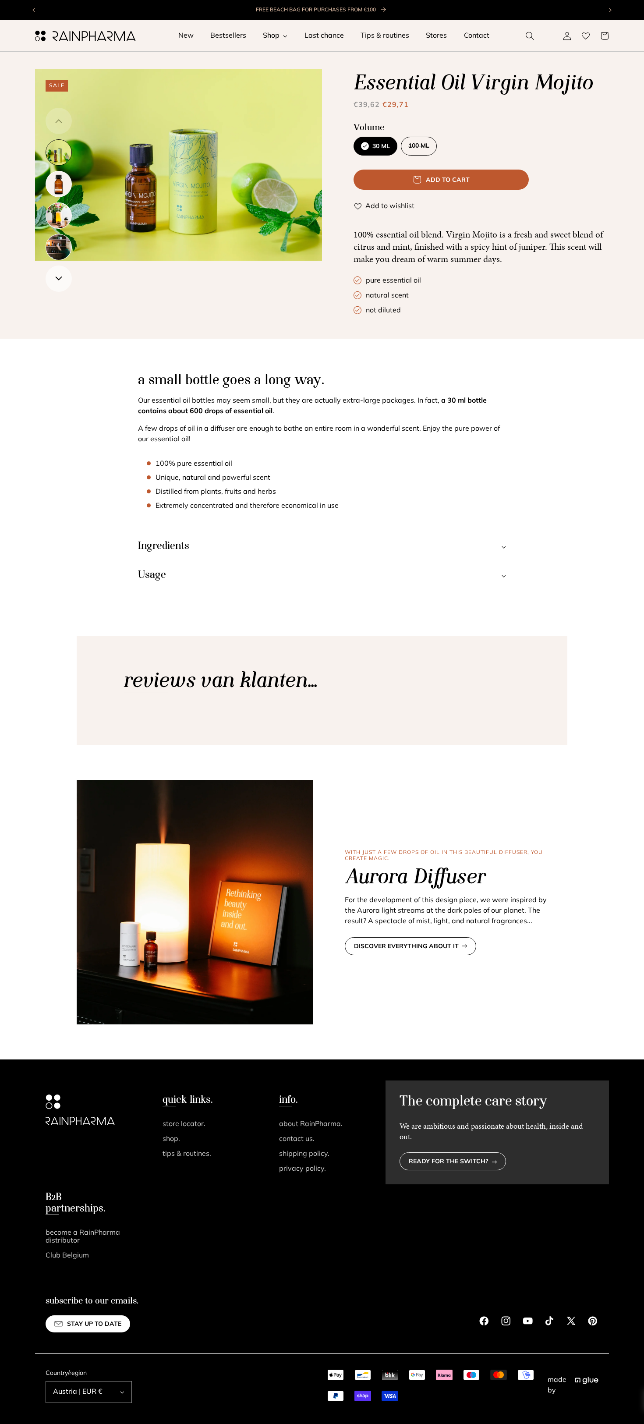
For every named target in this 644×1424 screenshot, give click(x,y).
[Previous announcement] (34, 10)
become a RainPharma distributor (83, 1236)
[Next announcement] (609, 10)
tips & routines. (187, 1154)
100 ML (422, 149)
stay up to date (94, 1324)
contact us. (297, 1139)
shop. (171, 1139)
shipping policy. (304, 1154)
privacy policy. (302, 1168)
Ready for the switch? (448, 1161)
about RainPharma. (311, 1124)
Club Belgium (67, 1255)
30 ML (381, 146)
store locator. (184, 1124)
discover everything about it (406, 946)
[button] (530, 36)
